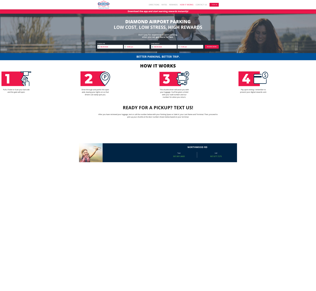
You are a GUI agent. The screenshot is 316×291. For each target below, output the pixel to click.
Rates (164, 4)
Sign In (214, 5)
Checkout (155, 44)
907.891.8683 (179, 156)
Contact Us (201, 4)
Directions (154, 4)
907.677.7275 (216, 156)
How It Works (186, 4)
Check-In (101, 44)
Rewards (173, 4)
